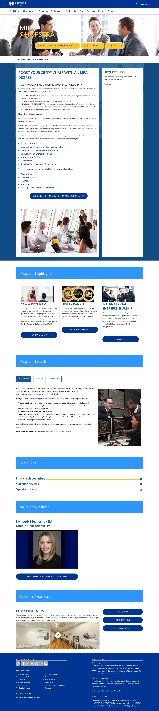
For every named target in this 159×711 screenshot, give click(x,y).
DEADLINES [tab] (39, 379)
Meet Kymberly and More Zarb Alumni (47, 576)
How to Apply (29, 11)
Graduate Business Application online (38, 398)
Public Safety (50, 682)
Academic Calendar (25, 677)
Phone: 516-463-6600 (100, 706)
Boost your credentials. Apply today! (57, 45)
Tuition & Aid (56, 11)
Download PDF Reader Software (28, 697)
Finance (24, 180)
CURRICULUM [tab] (55, 379)
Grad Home (14, 11)
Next (142, 291)
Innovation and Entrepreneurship (37, 153)
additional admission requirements (58, 431)
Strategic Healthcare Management (37, 187)
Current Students (87, 11)
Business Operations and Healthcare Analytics (43, 146)
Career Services (24, 682)
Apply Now (122, 612)
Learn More (120, 339)
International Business (31, 157)
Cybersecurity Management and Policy (39, 150)
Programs (43, 11)
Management (27, 160)
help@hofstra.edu (115, 668)
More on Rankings (80, 329)
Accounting (26, 173)
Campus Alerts (23, 674)
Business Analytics (30, 177)
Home (18, 59)
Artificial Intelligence (31, 143)
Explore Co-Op (39, 335)
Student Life (71, 11)
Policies (48, 677)
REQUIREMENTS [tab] (24, 379)
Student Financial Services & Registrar (55, 686)
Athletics (21, 680)
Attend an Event (92, 45)
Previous (17, 291)
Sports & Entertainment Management (39, 164)
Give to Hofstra (24, 688)
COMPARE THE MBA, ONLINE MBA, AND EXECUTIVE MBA (58, 196)
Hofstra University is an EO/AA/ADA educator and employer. (114, 700)
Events (101, 11)
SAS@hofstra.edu (131, 684)
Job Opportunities (51, 674)
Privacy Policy (50, 680)
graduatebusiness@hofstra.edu (29, 394)
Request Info (115, 45)
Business (41, 59)
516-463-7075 (100, 686)
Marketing (26, 184)
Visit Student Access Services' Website (106, 691)
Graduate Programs (29, 59)
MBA (48, 59)
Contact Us (112, 11)
